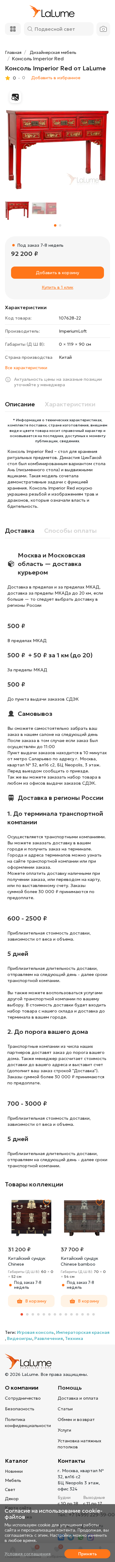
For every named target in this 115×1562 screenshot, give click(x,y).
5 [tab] (44, 1314)
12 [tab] (82, 1314)
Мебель (13, 1480)
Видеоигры (19, 1338)
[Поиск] (30, 29)
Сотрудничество (23, 1398)
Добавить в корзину (57, 272)
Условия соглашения (28, 1554)
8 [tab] (60, 1314)
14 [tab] (93, 1314)
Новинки (14, 1471)
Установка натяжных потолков (79, 1444)
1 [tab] (22, 1314)
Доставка (19, 531)
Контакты (71, 1460)
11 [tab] (77, 1314)
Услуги (64, 1430)
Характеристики (70, 404)
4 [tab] (38, 1314)
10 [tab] (71, 1314)
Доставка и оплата (78, 1398)
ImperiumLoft (73, 331)
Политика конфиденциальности (28, 1422)
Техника (74, 1338)
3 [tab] (33, 1314)
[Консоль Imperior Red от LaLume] (57, 139)
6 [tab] (49, 1314)
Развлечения (48, 1338)
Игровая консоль (35, 1332)
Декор (12, 1498)
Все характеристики (26, 367)
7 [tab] (55, 1314)
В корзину (35, 1301)
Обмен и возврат (76, 1419)
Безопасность (19, 1409)
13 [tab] (88, 1314)
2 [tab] (27, 1314)
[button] (55, 225)
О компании (21, 1387)
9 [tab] (66, 1314)
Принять (87, 1554)
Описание (20, 404)
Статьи (65, 1409)
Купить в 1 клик (57, 287)
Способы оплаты (70, 531)
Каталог (16, 1460)
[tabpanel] (31, 1251)
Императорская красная (82, 1332)
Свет (10, 1489)
